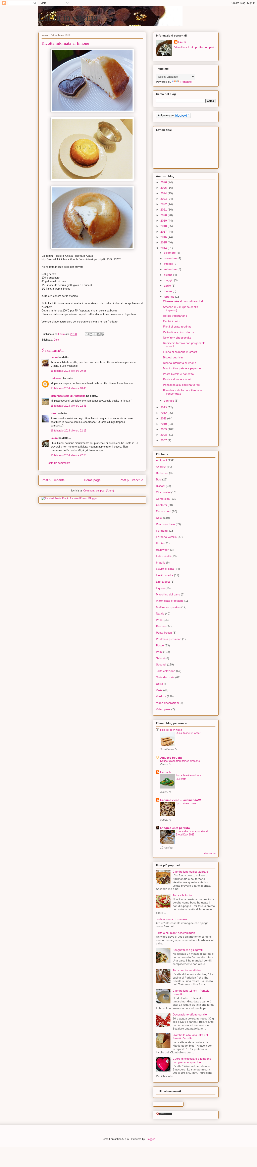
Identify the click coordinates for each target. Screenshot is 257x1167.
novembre (170, 258)
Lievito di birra (165, 568)
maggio (169, 280)
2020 (164, 215)
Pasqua (161, 626)
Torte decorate (165, 677)
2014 (164, 248)
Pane (159, 620)
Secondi (161, 664)
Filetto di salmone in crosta (180, 351)
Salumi (160, 658)
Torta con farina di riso (187, 970)
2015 (164, 242)
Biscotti (160, 485)
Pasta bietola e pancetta (178, 373)
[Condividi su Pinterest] (102, 334)
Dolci (56, 339)
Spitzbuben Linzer (186, 803)
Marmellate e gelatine (170, 600)
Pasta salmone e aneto (177, 379)
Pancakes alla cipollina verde (181, 384)
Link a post (163, 581)
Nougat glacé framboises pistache (180, 760)
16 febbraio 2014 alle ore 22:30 (68, 455)
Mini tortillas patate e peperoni (182, 368)
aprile (168, 285)
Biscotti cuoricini (173, 357)
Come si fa (163, 498)
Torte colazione (165, 671)
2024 (164, 193)
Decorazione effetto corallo (190, 1014)
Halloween (162, 549)
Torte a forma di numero (171, 919)
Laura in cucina (68, 16)
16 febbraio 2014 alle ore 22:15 (68, 430)
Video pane (163, 709)
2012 (164, 412)
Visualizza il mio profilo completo (194, 47)
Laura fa (165, 772)
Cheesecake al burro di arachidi (183, 301)
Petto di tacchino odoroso (179, 332)
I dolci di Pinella (171, 729)
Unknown (56, 378)
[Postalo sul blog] (91, 334)
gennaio (169, 400)
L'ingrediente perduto (175, 827)
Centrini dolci (171, 321)
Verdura (161, 696)
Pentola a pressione (168, 639)
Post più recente (53, 480)
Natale (160, 613)
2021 (164, 209)
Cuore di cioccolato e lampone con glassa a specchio (192, 1060)
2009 (164, 429)
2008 (164, 434)
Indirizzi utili (163, 556)
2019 (164, 220)
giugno (168, 274)
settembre (170, 269)
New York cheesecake (177, 337)
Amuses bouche (171, 757)
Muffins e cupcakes (168, 607)
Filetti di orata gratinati (177, 326)
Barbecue (162, 473)
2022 (164, 204)
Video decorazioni (167, 702)
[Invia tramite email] (87, 334)
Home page (92, 480)
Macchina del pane (168, 594)
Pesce (160, 645)
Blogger (150, 1139)
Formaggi (162, 530)
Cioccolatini (163, 492)
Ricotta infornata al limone (179, 362)
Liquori (160, 588)
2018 (164, 226)
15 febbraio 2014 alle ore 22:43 (68, 405)
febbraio (169, 296)
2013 (164, 407)
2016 (164, 237)
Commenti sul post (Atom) (98, 490)
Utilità (159, 683)
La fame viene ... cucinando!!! (180, 800)
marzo (168, 291)
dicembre (170, 252)
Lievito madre (164, 575)
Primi (159, 651)
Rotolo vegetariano (175, 315)
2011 (163, 418)
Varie (159, 690)
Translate (186, 81)
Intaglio (160, 562)
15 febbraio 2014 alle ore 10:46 (68, 388)
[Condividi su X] (95, 334)
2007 (164, 440)
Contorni (161, 505)
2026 (164, 182)
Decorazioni (163, 511)
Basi (158, 479)
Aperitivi (161, 466)
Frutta (160, 543)
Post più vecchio (131, 480)
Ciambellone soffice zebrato (190, 871)
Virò (53, 413)
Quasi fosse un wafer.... (189, 733)
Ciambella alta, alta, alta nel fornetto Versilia (190, 1036)
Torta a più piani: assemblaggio (176, 932)
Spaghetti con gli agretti (188, 949)
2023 (164, 198)
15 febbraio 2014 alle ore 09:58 (68, 370)
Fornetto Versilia (166, 536)
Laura (54, 357)
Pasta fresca (164, 632)
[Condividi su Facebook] (99, 334)
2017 (164, 231)
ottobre (169, 263)
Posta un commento (58, 462)
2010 (164, 423)
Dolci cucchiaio (165, 524)
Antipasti (161, 460)
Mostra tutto (209, 853)
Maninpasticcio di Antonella (68, 395)
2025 (164, 187)
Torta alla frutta (182, 895)
